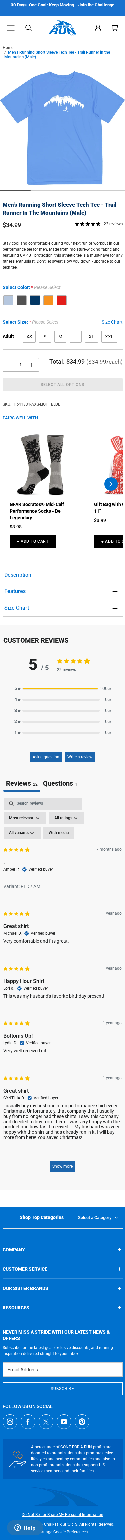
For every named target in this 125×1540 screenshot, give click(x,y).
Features (15, 591)
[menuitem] (98, 28)
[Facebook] (28, 1421)
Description (17, 575)
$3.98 (16, 526)
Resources (16, 1307)
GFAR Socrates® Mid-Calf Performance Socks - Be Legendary (37, 511)
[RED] (62, 300)
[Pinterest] (82, 1421)
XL (91, 336)
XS (29, 336)
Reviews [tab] (22, 783)
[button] (11, 28)
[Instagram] (10, 1421)
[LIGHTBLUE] (8, 300)
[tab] (60, 784)
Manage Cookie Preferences (63, 1532)
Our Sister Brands (25, 1288)
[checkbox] (58, 833)
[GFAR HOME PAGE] (62, 28)
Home (8, 47)
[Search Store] (29, 28)
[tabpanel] (62, 987)
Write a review (79, 757)
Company (14, 1249)
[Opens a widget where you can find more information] (25, 1528)
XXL (109, 336)
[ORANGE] (48, 300)
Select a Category (94, 1217)
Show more (62, 1166)
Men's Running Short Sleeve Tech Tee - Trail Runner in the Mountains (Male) (60, 208)
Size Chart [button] (112, 322)
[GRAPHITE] (22, 300)
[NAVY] (35, 300)
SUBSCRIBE (62, 1388)
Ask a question (46, 757)
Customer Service (25, 1269)
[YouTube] (64, 1421)
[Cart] (115, 28)
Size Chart (16, 608)
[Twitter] (46, 1421)
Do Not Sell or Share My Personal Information (62, 1514)
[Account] (98, 28)
